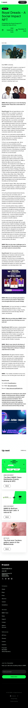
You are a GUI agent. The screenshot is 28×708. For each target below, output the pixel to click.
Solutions (4, 644)
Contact (22, 2)
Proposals (4, 647)
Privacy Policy (14, 698)
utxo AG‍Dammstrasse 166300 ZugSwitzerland (7, 573)
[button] (13, 695)
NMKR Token (5, 612)
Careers (4, 601)
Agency (4, 625)
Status (3, 616)
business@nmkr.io (7, 568)
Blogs (3, 592)
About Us (4, 598)
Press (3, 595)
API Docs (4, 635)
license (4, 641)
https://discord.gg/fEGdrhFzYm (14, 388)
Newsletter (4, 649)
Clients (3, 589)
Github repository (6, 651)
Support (4, 619)
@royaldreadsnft (12, 385)
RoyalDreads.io (12, 383)
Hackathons (5, 605)
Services (4, 627)
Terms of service (14, 701)
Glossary (4, 638)
